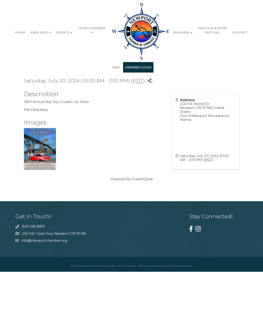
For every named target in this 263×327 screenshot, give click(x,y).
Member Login (138, 67)
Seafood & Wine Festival (212, 30)
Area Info (39, 32)
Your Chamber (91, 28)
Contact (240, 32)
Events (62, 32)
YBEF (116, 67)
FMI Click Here (36, 110)
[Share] (149, 81)
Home (20, 32)
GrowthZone (142, 179)
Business (181, 32)
